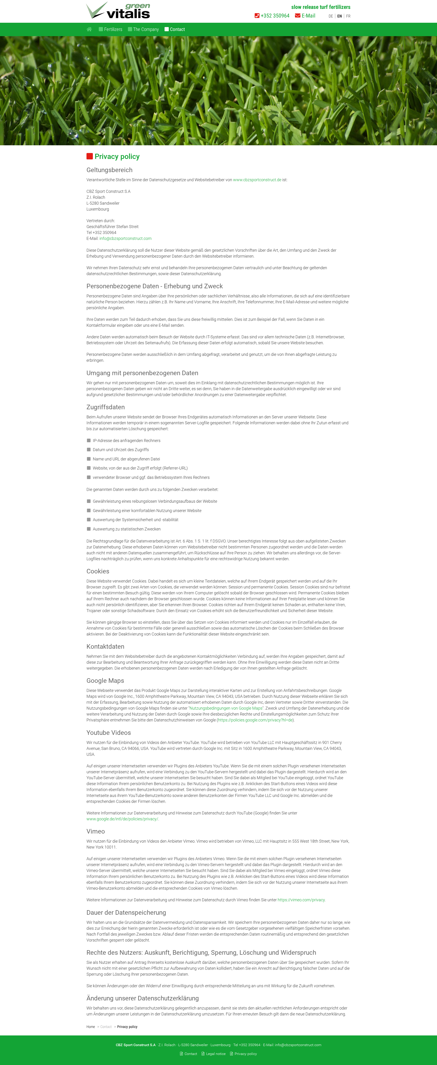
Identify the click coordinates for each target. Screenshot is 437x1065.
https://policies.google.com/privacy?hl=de (255, 720)
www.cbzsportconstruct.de (257, 179)
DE (331, 16)
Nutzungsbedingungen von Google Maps (226, 708)
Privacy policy (246, 1054)
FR (348, 16)
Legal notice (216, 1054)
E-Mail (307, 16)
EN (339, 16)
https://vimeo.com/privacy (301, 899)
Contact (191, 1054)
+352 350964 (274, 16)
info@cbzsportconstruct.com (125, 238)
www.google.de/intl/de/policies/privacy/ (122, 818)
